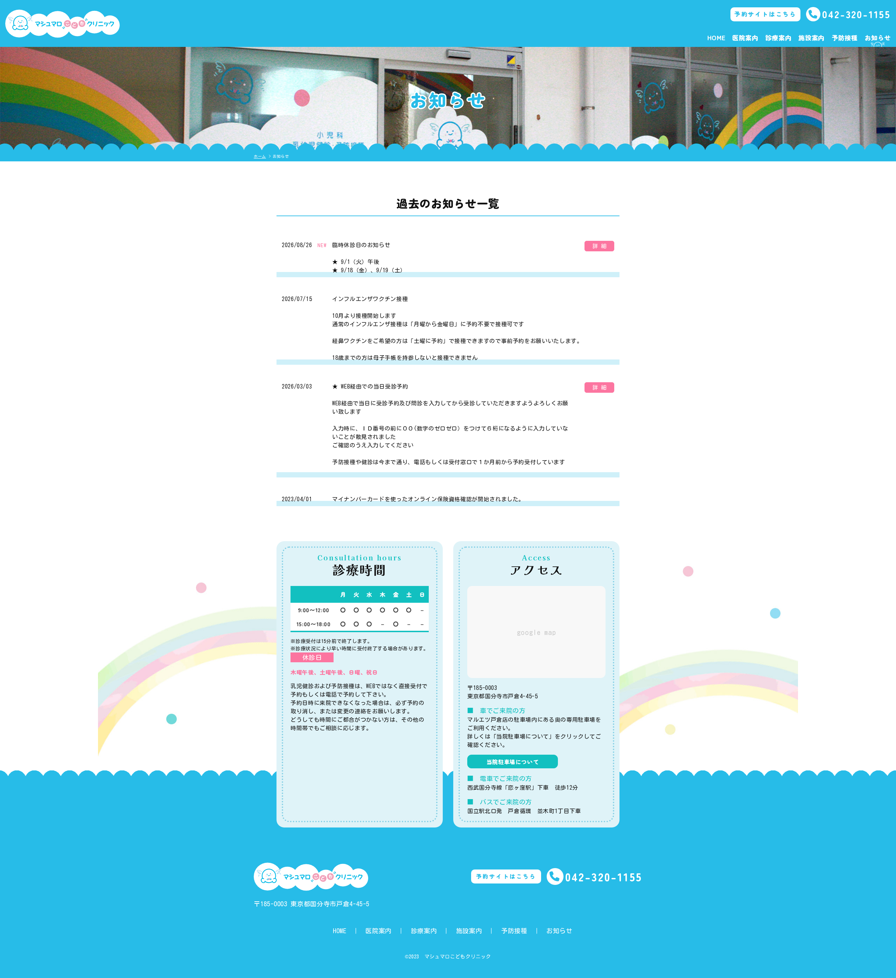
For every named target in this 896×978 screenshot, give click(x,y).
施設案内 (811, 37)
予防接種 (845, 37)
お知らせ (877, 37)
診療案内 (778, 37)
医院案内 (745, 37)
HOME (716, 37)
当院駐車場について (512, 761)
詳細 (601, 246)
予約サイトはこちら (765, 14)
